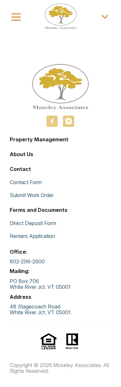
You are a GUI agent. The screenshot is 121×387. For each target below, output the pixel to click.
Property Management (39, 139)
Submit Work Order (32, 195)
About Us (21, 154)
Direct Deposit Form (33, 223)
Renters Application (32, 236)
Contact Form (26, 182)
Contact (20, 169)
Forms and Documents (38, 210)
